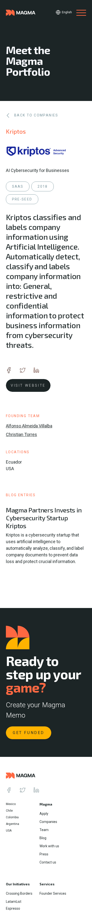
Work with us (49, 846)
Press (43, 854)
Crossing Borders (19, 893)
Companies (48, 822)
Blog (42, 838)
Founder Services (52, 893)
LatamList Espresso (13, 905)
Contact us (47, 862)
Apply (43, 814)
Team (44, 830)
